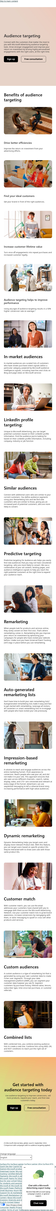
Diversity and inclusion (19, 1200)
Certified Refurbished (17, 1173)
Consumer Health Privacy (11, 1207)
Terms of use (12, 1210)
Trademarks (24, 1210)
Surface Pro (5, 1164)
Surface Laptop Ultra (33, 1164)
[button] (24, 1167)
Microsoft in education (19, 1176)
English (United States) (10, 1202)
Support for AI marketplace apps (14, 1192)
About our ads (47, 1210)
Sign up (11, 59)
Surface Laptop (17, 1164)
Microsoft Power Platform (11, 1188)
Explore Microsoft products (12, 1169)
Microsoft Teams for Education (13, 1178)
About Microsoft (14, 1197)
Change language (8, 1154)
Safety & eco (34, 1210)
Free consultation (33, 59)
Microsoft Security (19, 1185)
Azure (16, 1190)
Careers (3, 1197)
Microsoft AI (5, 1185)
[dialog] (38, 1187)
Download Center (7, 1171)
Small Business (6, 1190)
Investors (4, 1200)
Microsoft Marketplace (10, 1195)
